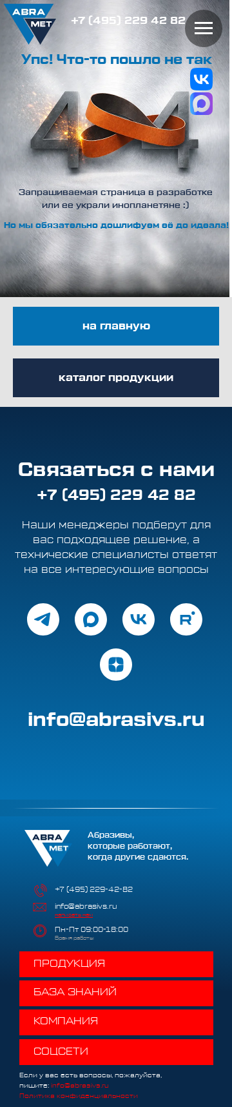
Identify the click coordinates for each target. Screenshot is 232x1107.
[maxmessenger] (91, 619)
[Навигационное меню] (204, 28)
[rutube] (186, 619)
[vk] (138, 619)
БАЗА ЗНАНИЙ (75, 992)
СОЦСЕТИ (61, 1051)
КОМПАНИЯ (66, 1021)
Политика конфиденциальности (78, 1096)
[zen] (116, 664)
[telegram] (43, 619)
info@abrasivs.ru (86, 906)
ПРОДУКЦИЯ (69, 963)
